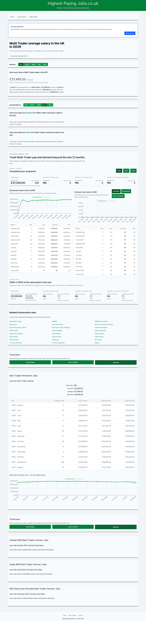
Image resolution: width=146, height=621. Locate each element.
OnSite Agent (13, 330)
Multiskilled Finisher (15, 321)
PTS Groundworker (15, 343)
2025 (119, 170)
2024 (126, 170)
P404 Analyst (99, 336)
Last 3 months (73, 362)
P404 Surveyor (14, 340)
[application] (40, 208)
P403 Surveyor (57, 336)
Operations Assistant (16, 333)
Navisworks (13, 324)
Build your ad (130, 33)
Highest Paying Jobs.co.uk (73, 3)
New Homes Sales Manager (61, 327)
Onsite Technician (100, 330)
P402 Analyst (56, 333)
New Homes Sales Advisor (17, 327)
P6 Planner (55, 340)
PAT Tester (98, 340)
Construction (22, 17)
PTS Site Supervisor (58, 343)
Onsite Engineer (57, 330)
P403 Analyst (13, 336)
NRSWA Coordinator (101, 321)
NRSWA (54, 321)
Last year (116, 362)
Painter (97, 343)
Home (12, 17)
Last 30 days (30, 362)
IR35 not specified (118, 196)
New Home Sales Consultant (104, 324)
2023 (133, 170)
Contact (80, 615)
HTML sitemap (72, 615)
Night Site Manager (101, 327)
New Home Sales (57, 324)
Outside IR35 (126, 191)
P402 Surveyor (99, 333)
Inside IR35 (116, 191)
